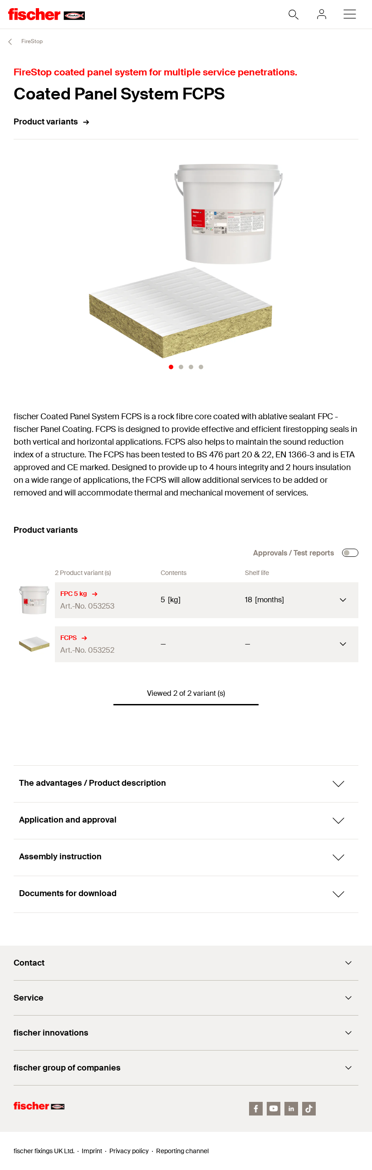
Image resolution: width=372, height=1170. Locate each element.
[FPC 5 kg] (34, 600)
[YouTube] (273, 1108)
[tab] (171, 367)
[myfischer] (321, 14)
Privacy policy (129, 1151)
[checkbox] (350, 553)
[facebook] (256, 1108)
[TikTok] (309, 1108)
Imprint (92, 1151)
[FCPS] (34, 644)
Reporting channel (182, 1151)
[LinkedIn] (291, 1108)
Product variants (46, 121)
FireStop (31, 41)
